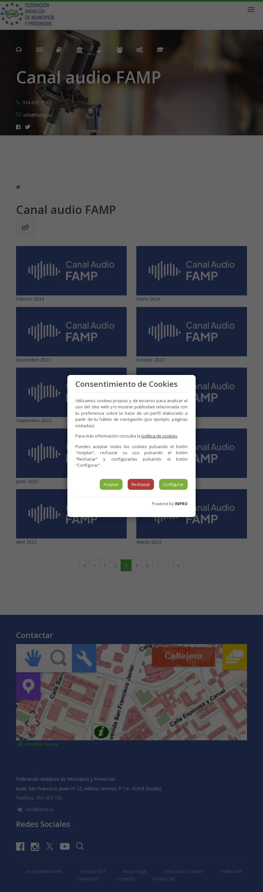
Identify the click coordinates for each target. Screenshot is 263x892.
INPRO (181, 503)
